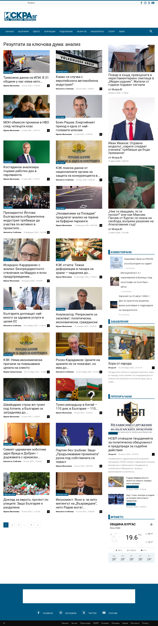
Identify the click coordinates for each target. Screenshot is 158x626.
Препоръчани (62, 71)
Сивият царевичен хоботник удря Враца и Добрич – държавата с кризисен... (24, 453)
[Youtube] (153, 3)
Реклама (115, 623)
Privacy (145, 623)
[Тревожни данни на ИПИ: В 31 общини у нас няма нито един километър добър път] (26, 62)
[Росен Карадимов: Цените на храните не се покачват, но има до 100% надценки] (79, 344)
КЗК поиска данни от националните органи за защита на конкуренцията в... (78, 171)
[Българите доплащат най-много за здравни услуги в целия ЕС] (26, 298)
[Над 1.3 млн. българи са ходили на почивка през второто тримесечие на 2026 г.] (116, 499)
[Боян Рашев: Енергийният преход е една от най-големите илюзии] (79, 106)
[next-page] (37, 525)
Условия (105, 623)
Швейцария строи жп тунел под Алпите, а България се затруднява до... (24, 408)
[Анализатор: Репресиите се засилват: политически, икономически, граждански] (79, 299)
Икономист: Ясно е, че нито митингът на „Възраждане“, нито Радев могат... (76, 503)
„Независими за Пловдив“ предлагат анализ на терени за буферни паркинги (77, 217)
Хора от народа (119, 363)
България (8, 72)
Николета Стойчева (65, 89)
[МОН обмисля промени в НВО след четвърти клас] (26, 106)
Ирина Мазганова (11, 85)
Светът (7, 260)
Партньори (85, 623)
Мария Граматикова (12, 372)
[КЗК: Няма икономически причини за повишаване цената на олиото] (26, 344)
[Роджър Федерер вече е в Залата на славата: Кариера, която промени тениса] (116, 482)
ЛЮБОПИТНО (97, 31)
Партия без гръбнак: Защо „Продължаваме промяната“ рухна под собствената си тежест (77, 456)
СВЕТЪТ (36, 31)
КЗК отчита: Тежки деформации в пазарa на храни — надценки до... (75, 269)
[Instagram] (145, 3)
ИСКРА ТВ (81, 31)
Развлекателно (115, 358)
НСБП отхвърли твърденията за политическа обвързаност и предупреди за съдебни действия (130, 444)
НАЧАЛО (10, 31)
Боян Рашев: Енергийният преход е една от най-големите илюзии (75, 126)
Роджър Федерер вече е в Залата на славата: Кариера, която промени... (139, 481)
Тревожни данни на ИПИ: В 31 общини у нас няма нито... (26, 79)
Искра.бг (112, 367)
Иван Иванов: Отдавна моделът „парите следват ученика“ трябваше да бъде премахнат (129, 148)
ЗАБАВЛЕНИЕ (120, 321)
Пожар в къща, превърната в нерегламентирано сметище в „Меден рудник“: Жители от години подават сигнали (131, 79)
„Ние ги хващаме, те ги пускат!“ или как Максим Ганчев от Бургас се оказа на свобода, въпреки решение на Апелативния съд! (131, 218)
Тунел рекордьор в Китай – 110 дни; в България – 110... (77, 406)
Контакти (135, 623)
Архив (125, 623)
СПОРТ (111, 31)
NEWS (122, 31)
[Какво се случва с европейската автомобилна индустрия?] (79, 61)
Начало (65, 623)
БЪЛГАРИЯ (23, 31)
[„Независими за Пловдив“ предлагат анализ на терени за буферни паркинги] (79, 198)
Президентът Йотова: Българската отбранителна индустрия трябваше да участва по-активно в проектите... (23, 220)
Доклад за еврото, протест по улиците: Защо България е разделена (25, 503)
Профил (31, 2)
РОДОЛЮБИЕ (66, 31)
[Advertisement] (79, 596)
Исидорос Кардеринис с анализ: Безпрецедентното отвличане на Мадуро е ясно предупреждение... (25, 270)
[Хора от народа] (131, 343)
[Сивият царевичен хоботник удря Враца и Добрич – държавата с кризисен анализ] (26, 434)
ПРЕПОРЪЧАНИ (121, 396)
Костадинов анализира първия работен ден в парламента (21, 171)
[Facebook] (141, 3)
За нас (74, 623)
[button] (151, 31)
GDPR (95, 623)
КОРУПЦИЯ (49, 31)
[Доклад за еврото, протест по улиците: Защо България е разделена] (26, 484)
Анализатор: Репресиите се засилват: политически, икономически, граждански (77, 318)
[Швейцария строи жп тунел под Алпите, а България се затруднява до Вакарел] (26, 389)
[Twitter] (149, 3)
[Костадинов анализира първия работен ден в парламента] (26, 151)
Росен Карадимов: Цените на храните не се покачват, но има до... (78, 364)
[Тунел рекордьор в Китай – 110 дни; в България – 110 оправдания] (79, 389)
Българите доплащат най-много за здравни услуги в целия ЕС (23, 317)
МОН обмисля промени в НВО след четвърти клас (26, 124)
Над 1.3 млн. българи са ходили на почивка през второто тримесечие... (140, 498)
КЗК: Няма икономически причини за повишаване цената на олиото (22, 364)
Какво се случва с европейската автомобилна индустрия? (77, 80)
